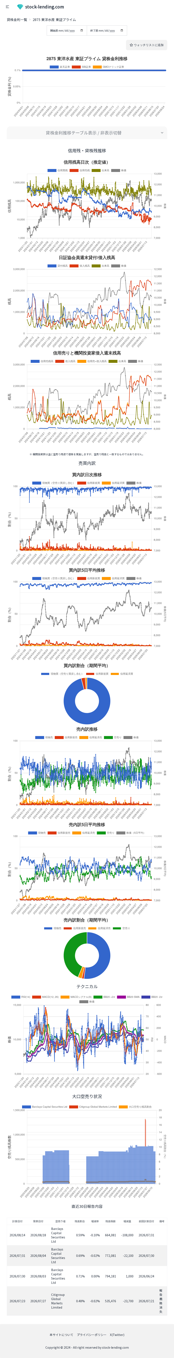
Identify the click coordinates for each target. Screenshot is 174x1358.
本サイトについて (61, 1335)
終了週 (94, 30)
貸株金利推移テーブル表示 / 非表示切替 (84, 133)
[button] (7, 7)
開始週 (54, 30)
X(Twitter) (117, 1335)
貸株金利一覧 (17, 19)
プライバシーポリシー (92, 1335)
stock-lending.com (44, 7)
